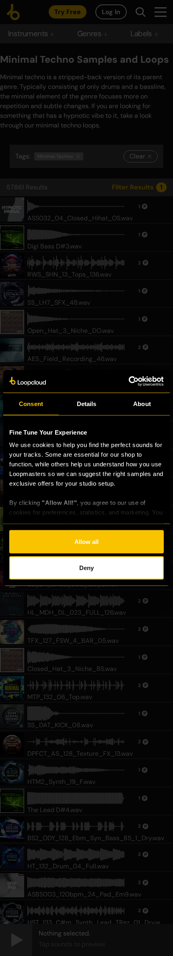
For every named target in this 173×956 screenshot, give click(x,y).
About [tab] (142, 403)
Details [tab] (87, 403)
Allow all (86, 541)
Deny (86, 567)
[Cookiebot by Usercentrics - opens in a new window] (128, 381)
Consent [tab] (31, 403)
